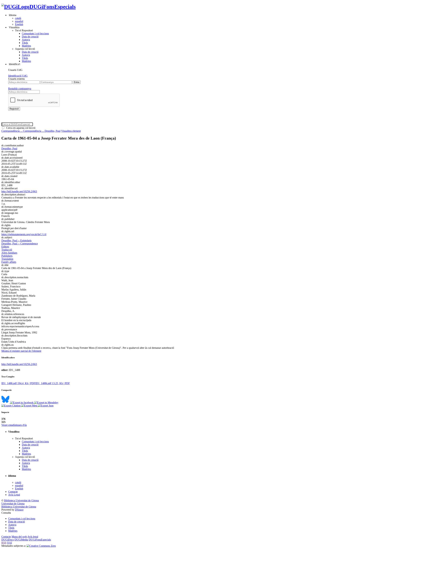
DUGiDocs (7, 539)
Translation (7, 258)
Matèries (26, 45)
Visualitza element (71, 130)
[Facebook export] (22, 402)
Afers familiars (9, 252)
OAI (9, 542)
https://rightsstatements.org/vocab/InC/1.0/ (23, 234)
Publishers (6, 255)
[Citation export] (11, 405)
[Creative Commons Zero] (41, 545)
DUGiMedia (21, 539)
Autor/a (26, 39)
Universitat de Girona (13, 503)
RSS (3, 542)
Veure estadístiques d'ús (14, 425)
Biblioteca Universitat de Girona (21, 500)
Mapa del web (19, 536)
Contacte (13, 491)
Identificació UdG (18, 75)
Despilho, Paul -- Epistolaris (16, 240)
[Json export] (45, 405)
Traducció (6, 249)
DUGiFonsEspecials (52, 7)
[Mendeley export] (46, 402)
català (18, 18)
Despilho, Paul (52, 130)
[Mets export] (29, 405)
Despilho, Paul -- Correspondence (19, 243)
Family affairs (8, 261)
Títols (25, 42)
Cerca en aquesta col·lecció (20, 127)
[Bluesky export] (5, 402)
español (19, 21)
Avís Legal (14, 494)
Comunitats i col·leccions (35, 33)
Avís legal (32, 536)
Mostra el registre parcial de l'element (21, 350)
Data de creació (30, 36)
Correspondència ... (12, 130)
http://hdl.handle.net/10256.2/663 (19, 191)
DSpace (19, 509)
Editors (5, 246)
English (19, 24)
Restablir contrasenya (19, 88)
